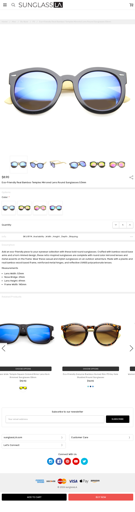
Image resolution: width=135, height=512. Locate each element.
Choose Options (33, 369)
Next (131, 348)
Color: (6, 197)
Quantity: (7, 224)
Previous (3, 348)
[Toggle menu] (5, 5)
